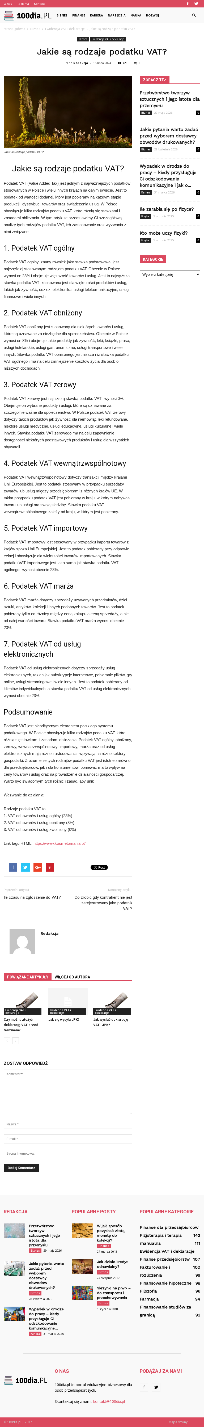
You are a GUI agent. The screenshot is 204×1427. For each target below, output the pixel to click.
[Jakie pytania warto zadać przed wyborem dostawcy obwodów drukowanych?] (14, 1268)
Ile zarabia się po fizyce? (167, 209)
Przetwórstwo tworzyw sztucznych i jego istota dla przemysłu (170, 99)
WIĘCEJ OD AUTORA (72, 977)
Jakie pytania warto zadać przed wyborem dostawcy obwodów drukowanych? (169, 136)
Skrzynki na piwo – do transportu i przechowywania (114, 1293)
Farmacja (149, 1299)
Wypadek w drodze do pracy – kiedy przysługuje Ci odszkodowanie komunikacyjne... (46, 1318)
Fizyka (145, 216)
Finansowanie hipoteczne (166, 1283)
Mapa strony (178, 1422)
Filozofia (148, 1291)
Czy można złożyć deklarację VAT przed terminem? (21, 1025)
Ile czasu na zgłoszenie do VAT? (32, 897)
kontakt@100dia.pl (109, 1401)
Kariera (96, 15)
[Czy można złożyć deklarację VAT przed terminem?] (23, 1001)
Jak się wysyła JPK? (63, 1019)
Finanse (78, 15)
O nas (8, 4)
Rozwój (152, 15)
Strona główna (14, 29)
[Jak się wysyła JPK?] (67, 1001)
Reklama (23, 4)
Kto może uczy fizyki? (164, 233)
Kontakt (39, 4)
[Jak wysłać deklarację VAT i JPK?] (112, 1001)
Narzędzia (117, 15)
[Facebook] (188, 3)
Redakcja (80, 63)
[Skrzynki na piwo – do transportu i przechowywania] (82, 1293)
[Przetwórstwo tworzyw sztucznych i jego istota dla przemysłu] (14, 1230)
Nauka (135, 15)
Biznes (62, 15)
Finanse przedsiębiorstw (165, 1259)
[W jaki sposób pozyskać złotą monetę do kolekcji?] (82, 1230)
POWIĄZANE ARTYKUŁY (27, 977)
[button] (194, 15)
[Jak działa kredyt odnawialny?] (82, 1266)
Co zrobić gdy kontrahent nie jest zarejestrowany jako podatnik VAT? (103, 903)
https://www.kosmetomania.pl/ (59, 843)
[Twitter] (196, 3)
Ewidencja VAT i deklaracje (108, 39)
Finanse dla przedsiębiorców (169, 1227)
